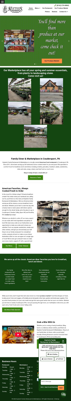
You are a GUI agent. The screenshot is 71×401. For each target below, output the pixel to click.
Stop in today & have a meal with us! (35, 173)
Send (61, 388)
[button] (2, 41)
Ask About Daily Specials (12, 309)
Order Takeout (23, 246)
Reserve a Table (35, 177)
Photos (47, 11)
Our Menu (9, 246)
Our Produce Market (61, 8)
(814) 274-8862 (62, 5)
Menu (37, 8)
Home (31, 8)
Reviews (54, 11)
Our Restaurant (47, 8)
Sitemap (56, 399)
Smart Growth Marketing (51, 387)
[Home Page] (12, 9)
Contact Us (63, 11)
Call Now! (60, 359)
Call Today (52, 48)
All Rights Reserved (47, 399)
